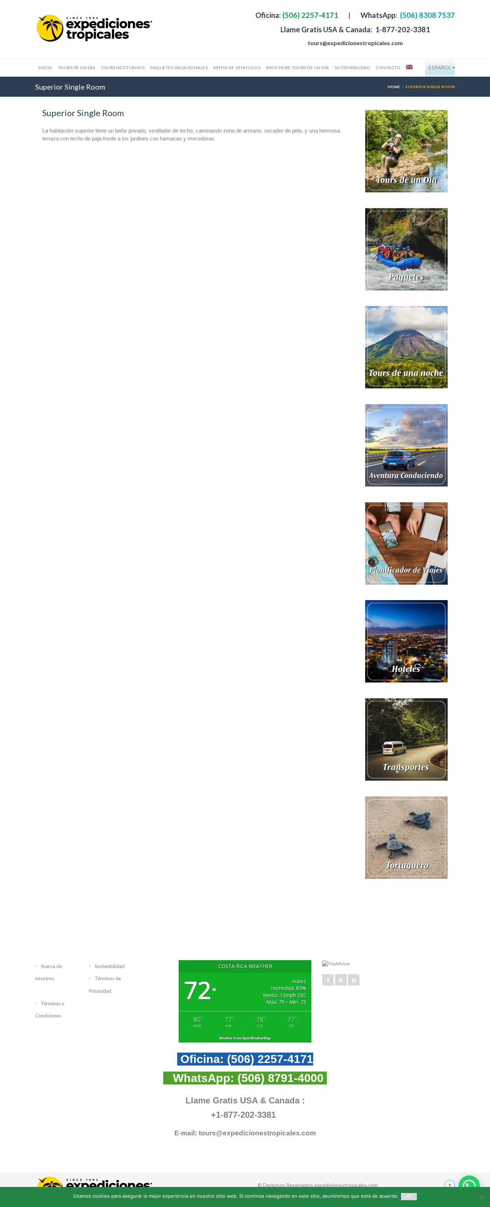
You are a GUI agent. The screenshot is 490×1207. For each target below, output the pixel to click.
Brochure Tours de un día (297, 67)
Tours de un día (76, 67)
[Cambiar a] (408, 68)
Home (394, 87)
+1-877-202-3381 (243, 1115)
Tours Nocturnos (123, 67)
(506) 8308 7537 (427, 15)
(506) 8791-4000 (280, 1078)
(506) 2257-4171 (309, 15)
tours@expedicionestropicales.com (355, 42)
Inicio (45, 67)
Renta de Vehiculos (236, 67)
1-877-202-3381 (402, 29)
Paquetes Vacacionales (179, 67)
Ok (409, 1196)
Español (440, 67)
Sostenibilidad (352, 67)
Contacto (388, 67)
